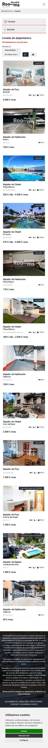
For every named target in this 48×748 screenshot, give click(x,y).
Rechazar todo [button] (24, 736)
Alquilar (18, 11)
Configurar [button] (24, 740)
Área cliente (31, 704)
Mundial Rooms (7, 11)
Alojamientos (11, 702)
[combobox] (11, 50)
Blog (23, 704)
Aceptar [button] (24, 731)
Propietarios (36, 702)
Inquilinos (24, 702)
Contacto (15, 704)
